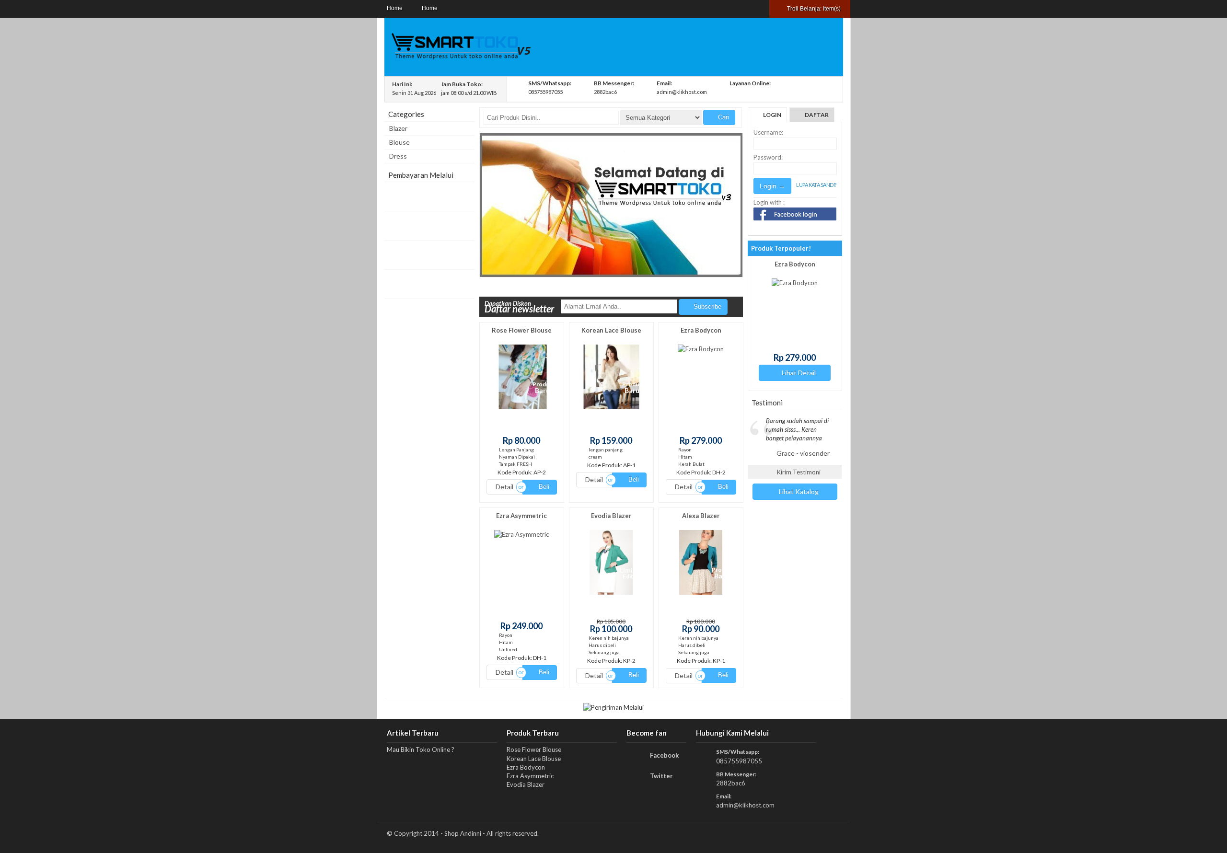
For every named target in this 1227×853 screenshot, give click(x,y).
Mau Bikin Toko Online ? (420, 749)
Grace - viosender (803, 453)
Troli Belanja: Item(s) (813, 8)
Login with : (769, 202)
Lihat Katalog (798, 491)
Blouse (399, 142)
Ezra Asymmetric (521, 515)
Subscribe (706, 306)
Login (772, 114)
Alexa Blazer (701, 515)
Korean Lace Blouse (611, 330)
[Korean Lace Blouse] (611, 409)
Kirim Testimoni (798, 472)
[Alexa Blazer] (700, 595)
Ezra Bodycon (701, 330)
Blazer (398, 128)
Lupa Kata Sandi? (816, 185)
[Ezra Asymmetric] (521, 534)
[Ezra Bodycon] (701, 349)
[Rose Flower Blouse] (521, 409)
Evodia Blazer (611, 515)
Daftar (817, 114)
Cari (722, 117)
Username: (768, 132)
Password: (768, 157)
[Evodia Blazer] (611, 595)
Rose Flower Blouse (522, 330)
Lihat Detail (780, 373)
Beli (543, 486)
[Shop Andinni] (460, 59)
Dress (398, 156)
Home (395, 8)
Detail (504, 487)
